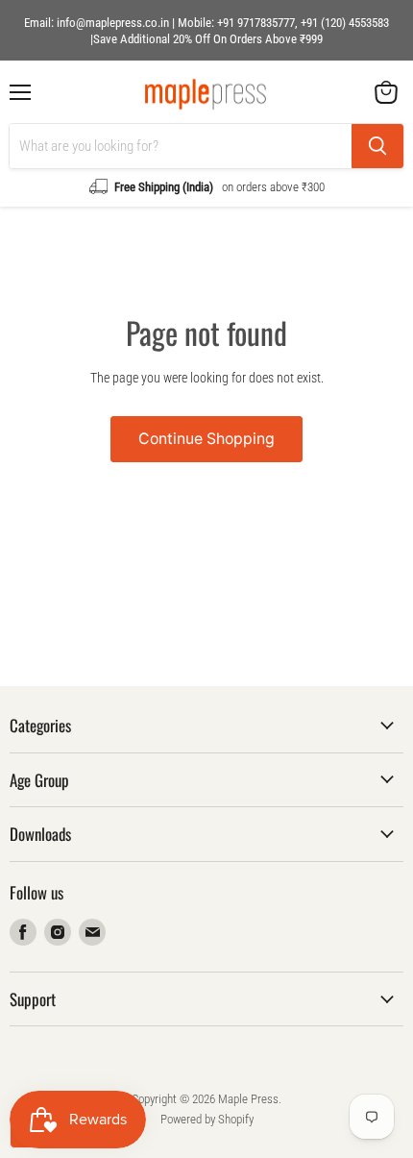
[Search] (377, 146)
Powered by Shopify (207, 1119)
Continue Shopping (206, 439)
